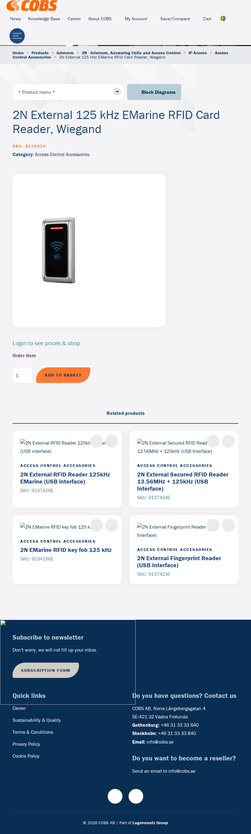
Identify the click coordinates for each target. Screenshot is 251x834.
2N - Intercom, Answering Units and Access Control (131, 52)
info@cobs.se (160, 742)
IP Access (198, 52)
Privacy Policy (26, 744)
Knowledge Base (44, 18)
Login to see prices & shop (46, 343)
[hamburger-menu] (17, 35)
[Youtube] (115, 796)
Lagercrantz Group (150, 822)
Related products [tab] (126, 413)
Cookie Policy (26, 756)
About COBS (100, 18)
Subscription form (45, 670)
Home (18, 52)
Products (40, 52)
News (15, 18)
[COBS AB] (31, 5)
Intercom (65, 52)
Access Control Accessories (62, 154)
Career (74, 18)
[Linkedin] (136, 796)
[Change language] (223, 19)
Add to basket (63, 375)
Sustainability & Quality (37, 720)
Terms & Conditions (33, 732)
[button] (111, 441)
